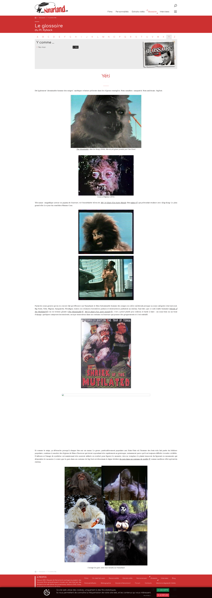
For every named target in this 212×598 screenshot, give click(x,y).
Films (110, 12)
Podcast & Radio (90, 583)
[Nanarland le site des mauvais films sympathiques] (51, 8)
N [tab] (109, 37)
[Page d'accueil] (36, 17)
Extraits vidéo (138, 12)
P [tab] (119, 37)
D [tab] (54, 37)
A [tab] (37, 37)
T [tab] (141, 37)
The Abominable (82, 149)
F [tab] (64, 37)
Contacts (148, 583)
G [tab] (70, 37)
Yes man (42, 47)
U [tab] (147, 37)
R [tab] (130, 37)
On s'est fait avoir (98, 578)
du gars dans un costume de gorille (133, 459)
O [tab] (114, 37)
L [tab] (97, 37)
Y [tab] (169, 37)
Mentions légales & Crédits (166, 583)
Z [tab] (174, 37)
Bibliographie (106, 583)
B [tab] (43, 37)
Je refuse (163, 595)
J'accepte (163, 590)
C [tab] (48, 37)
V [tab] (152, 37)
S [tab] (136, 37)
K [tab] (92, 37)
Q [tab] (125, 37)
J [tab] (86, 37)
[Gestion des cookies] (47, 592)
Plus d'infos (147, 595)
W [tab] (158, 37)
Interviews (164, 12)
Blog (174, 578)
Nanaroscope (141, 578)
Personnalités (122, 12)
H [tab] (76, 37)
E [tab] (59, 37)
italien (133, 203)
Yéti (76, 47)
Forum (137, 583)
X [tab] (163, 37)
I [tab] (81, 37)
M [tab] (103, 37)
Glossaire (152, 12)
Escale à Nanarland (122, 583)
